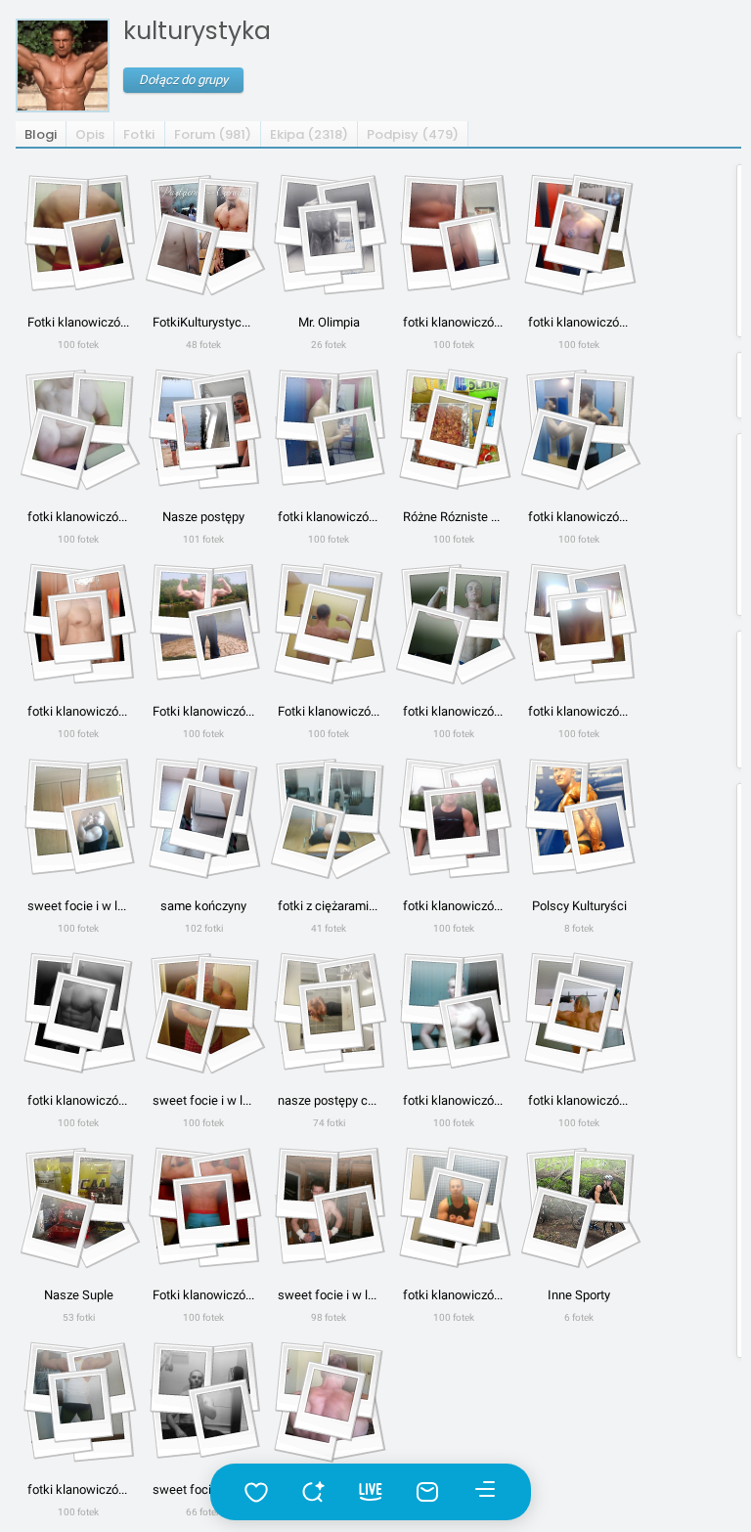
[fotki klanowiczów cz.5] (329, 423)
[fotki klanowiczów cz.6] (579, 423)
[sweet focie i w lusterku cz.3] (329, 1201)
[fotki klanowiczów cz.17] (454, 1201)
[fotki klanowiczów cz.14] (454, 1007)
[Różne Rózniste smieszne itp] (454, 423)
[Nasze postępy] (203, 423)
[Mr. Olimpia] (329, 229)
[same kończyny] (203, 812)
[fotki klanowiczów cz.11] (579, 618)
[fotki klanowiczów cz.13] (78, 1007)
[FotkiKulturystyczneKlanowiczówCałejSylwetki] (203, 229)
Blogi (40, 134)
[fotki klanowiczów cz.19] (329, 1396)
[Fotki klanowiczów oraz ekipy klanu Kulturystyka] (78, 229)
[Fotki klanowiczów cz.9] (329, 618)
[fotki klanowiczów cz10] (454, 618)
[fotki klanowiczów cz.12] (454, 812)
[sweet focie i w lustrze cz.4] (203, 1396)
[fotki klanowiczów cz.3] (579, 229)
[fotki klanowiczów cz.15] (579, 1007)
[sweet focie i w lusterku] (78, 812)
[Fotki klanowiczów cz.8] (203, 618)
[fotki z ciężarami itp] (329, 812)
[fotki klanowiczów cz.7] (78, 618)
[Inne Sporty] (579, 1201)
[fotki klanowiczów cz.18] (78, 1396)
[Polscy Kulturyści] (579, 812)
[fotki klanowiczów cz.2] (454, 229)
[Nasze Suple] (78, 1201)
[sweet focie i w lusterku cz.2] (203, 1007)
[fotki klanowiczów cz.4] (78, 423)
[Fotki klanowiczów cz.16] (203, 1201)
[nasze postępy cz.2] (329, 1007)
